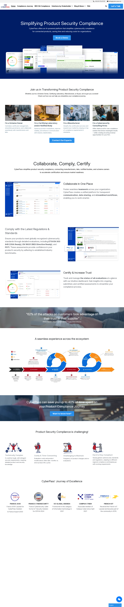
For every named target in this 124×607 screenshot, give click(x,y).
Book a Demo (62, 38)
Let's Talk (115, 6)
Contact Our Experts (62, 140)
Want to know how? (62, 413)
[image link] (18, 113)
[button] (115, 605)
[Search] (106, 6)
